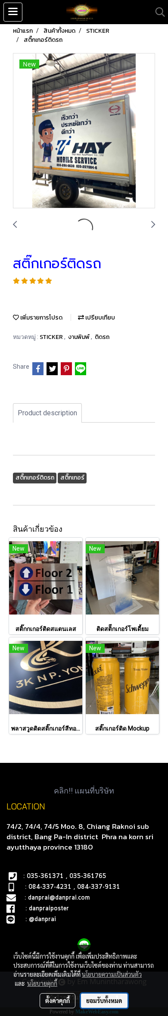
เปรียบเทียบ (99, 317)
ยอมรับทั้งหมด (104, 1000)
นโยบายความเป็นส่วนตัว (112, 974)
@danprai (42, 919)
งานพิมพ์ (79, 337)
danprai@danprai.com (59, 898)
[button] (157, 12)
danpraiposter (49, 908)
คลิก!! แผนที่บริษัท (84, 790)
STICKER (52, 337)
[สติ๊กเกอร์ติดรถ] (84, 131)
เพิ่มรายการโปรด (40, 317)
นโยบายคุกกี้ (42, 983)
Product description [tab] (47, 413)
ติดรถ (102, 337)
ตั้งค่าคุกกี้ (57, 1000)
